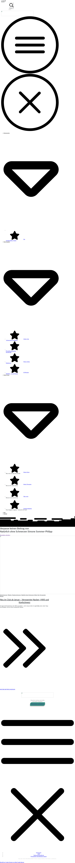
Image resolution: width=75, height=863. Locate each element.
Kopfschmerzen (3, 595)
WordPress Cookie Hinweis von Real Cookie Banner (12, 862)
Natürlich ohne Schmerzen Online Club (30, 595)
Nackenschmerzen (16, 595)
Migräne (10, 595)
